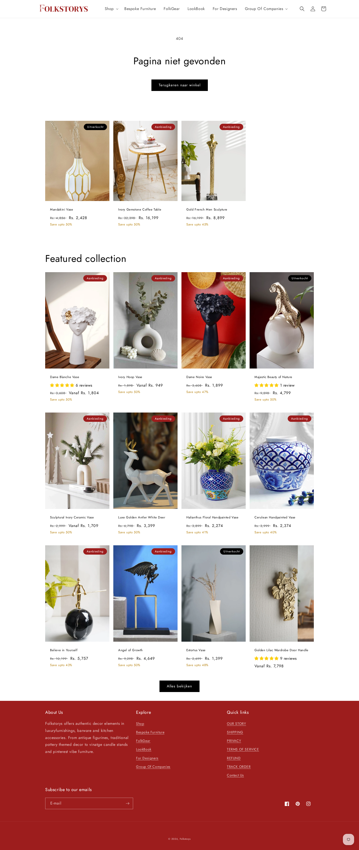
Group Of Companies (153, 766)
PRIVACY (234, 740)
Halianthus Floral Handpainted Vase (212, 517)
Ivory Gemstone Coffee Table (139, 210)
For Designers (147, 758)
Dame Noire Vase (199, 377)
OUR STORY (236, 723)
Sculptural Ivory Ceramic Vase (72, 517)
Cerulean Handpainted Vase (275, 517)
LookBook (143, 749)
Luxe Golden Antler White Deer (141, 517)
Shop (140, 723)
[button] (110, 9)
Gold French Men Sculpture (206, 210)
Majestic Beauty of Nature (273, 377)
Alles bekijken (179, 686)
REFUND (234, 758)
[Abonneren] (127, 803)
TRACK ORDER (239, 766)
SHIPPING (235, 732)
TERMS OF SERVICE (243, 749)
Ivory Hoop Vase (130, 377)
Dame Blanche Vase (64, 377)
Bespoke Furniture (150, 732)
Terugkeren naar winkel (180, 85)
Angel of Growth (130, 650)
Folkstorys (185, 839)
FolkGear (143, 740)
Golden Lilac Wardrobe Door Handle (281, 650)
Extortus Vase (196, 650)
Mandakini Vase (61, 210)
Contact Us (235, 775)
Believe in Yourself (63, 650)
